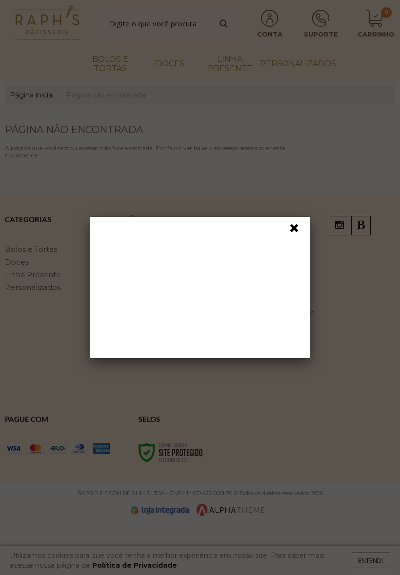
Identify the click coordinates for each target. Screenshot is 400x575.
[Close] (298, 230)
